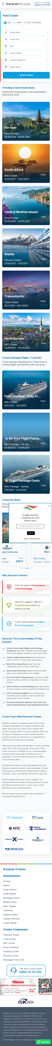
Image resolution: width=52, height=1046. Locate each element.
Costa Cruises (9, 939)
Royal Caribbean (11, 947)
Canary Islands (10, 923)
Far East (7, 881)
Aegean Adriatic (10, 914)
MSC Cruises (9, 943)
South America (10, 889)
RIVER (19, 23)
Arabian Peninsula (11, 919)
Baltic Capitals (9, 906)
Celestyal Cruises (11, 935)
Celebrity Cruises (11, 951)
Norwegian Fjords (11, 898)
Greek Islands (9, 894)
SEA (9, 23)
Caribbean (8, 910)
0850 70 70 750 (42, 5)
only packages (34, 23)
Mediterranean (10, 902)
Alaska (6, 885)
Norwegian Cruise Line (13, 960)
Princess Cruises (10, 955)
